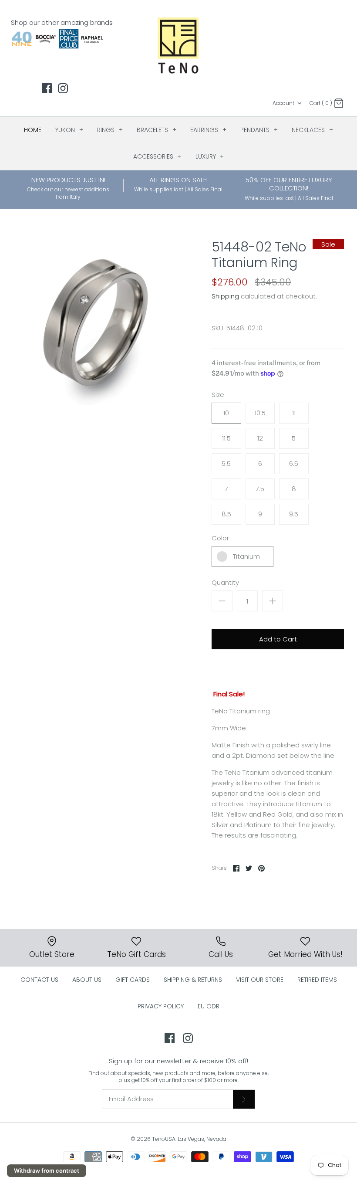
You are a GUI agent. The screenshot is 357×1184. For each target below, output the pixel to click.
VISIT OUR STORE (259, 979)
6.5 (293, 463)
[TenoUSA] (179, 45)
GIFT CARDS (132, 979)
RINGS (110, 130)
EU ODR (208, 1006)
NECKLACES (312, 130)
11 (294, 412)
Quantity (225, 582)
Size (218, 394)
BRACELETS (156, 130)
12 (260, 438)
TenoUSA (163, 1139)
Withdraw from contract (46, 1170)
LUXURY (209, 156)
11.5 (226, 438)
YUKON (69, 130)
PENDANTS (259, 130)
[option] (95, 322)
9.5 (293, 514)
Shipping (225, 296)
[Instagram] (63, 88)
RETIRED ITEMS (317, 979)
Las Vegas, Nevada (202, 1139)
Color (220, 538)
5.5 (226, 463)
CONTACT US (39, 979)
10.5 (260, 412)
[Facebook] (47, 88)
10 (226, 412)
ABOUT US (86, 979)
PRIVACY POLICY (161, 1006)
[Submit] (244, 1099)
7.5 (260, 488)
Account (283, 103)
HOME (32, 130)
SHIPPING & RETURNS (193, 979)
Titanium (246, 556)
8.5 (226, 514)
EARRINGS (208, 130)
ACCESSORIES (157, 156)
